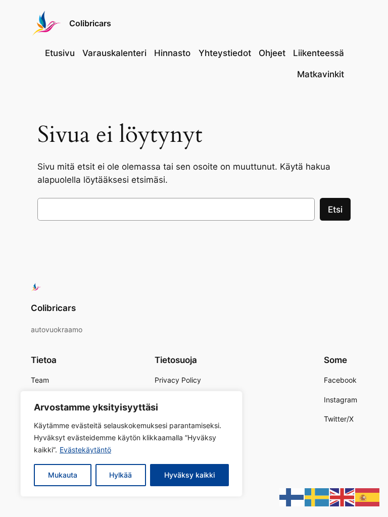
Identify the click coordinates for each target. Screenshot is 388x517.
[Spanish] (367, 497)
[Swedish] (317, 497)
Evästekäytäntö (85, 449)
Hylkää (120, 475)
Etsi (335, 209)
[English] (342, 497)
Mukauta (62, 475)
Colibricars (90, 23)
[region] (131, 444)
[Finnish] (292, 497)
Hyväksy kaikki (189, 475)
